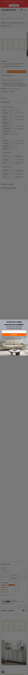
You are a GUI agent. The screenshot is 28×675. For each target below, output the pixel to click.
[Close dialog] (27, 320)
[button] (3, 672)
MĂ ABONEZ (14, 334)
